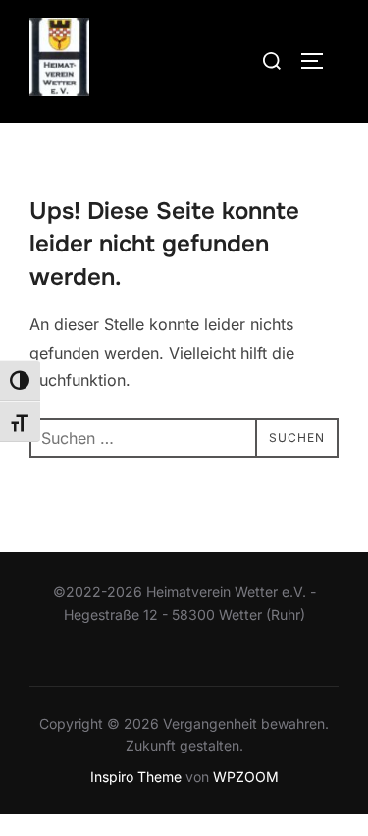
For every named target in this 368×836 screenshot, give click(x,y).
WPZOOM (246, 776)
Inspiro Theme (136, 776)
